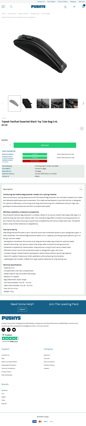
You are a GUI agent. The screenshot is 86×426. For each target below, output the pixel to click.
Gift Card (82, 1)
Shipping (73, 1)
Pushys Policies (49, 365)
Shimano (5, 390)
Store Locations (49, 362)
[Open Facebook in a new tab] (8, 330)
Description (8, 189)
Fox (3, 394)
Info (38, 171)
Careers (46, 368)
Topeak (4, 118)
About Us (47, 355)
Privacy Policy (6, 372)
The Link (46, 358)
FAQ (3, 358)
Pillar (3, 400)
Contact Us (41, 1)
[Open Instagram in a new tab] (3, 330)
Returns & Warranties (9, 362)
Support (22, 309)
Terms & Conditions (8, 368)
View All (4, 404)
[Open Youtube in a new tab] (14, 330)
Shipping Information (9, 365)
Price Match (51, 1)
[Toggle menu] (3, 6)
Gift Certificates (7, 375)
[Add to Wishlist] (81, 128)
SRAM (3, 397)
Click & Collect (62, 1)
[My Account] (65, 6)
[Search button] (11, 6)
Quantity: (5, 140)
